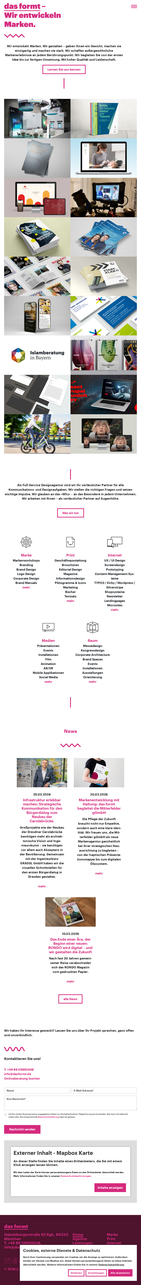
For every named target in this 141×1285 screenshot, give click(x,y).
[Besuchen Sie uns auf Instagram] (7, 1259)
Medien (48, 640)
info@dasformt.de (17, 1074)
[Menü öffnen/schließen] (133, 6)
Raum (93, 640)
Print (70, 555)
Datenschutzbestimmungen (76, 1176)
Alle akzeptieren (120, 1272)
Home (78, 1234)
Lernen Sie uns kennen (64, 69)
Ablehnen (76, 1272)
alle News (70, 999)
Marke (26, 555)
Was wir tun (70, 513)
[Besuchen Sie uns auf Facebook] (15, 1259)
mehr (26, 587)
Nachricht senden (22, 1129)
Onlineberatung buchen (22, 1078)
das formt (16, 1226)
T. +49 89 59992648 (19, 1069)
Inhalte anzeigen (110, 1187)
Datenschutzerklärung (48, 1117)
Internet (115, 555)
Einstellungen (96, 1272)
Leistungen (83, 1243)
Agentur (80, 1239)
